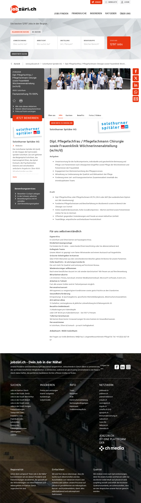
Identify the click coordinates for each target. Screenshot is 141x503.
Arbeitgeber (15, 431)
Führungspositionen (18, 428)
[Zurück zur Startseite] (111, 450)
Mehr (15, 177)
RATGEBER (110, 13)
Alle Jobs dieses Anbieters (25, 106)
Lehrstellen (14, 422)
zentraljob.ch (104, 403)
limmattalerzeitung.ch (108, 415)
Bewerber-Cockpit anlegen (28, 194)
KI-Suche (36, 32)
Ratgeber (74, 393)
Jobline (13, 434)
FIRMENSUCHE (79, 13)
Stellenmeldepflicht (78, 409)
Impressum (74, 406)
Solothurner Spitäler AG (52, 64)
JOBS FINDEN (61, 14)
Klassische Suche (20, 32)
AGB (71, 396)
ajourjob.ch (103, 412)
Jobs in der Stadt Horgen (20, 406)
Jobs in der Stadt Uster (19, 403)
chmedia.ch (104, 428)
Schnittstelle (45, 399)
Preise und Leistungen (49, 390)
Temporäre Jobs (17, 412)
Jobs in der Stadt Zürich (20, 393)
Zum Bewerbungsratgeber (28, 203)
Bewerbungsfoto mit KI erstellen (27, 200)
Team (72, 390)
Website (18, 146)
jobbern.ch (103, 393)
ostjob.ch (103, 399)
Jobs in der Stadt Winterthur (22, 396)
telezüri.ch (103, 425)
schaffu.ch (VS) (105, 409)
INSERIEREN (96, 13)
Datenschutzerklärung (79, 399)
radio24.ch (103, 419)
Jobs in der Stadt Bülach (20, 399)
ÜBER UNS (125, 14)
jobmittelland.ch (106, 396)
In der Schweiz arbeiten (27, 196)
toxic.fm (102, 422)
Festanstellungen (17, 409)
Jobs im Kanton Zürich (19, 390)
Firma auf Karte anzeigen (25, 111)
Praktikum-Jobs (16, 419)
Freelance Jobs (16, 415)
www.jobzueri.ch (32, 64)
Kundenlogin (45, 396)
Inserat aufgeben (47, 393)
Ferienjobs (14, 425)
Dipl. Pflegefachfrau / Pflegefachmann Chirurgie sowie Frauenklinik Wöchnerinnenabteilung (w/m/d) (95, 64)
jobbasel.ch (104, 390)
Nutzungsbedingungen (79, 403)
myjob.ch (103, 406)
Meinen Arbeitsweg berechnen (28, 109)
